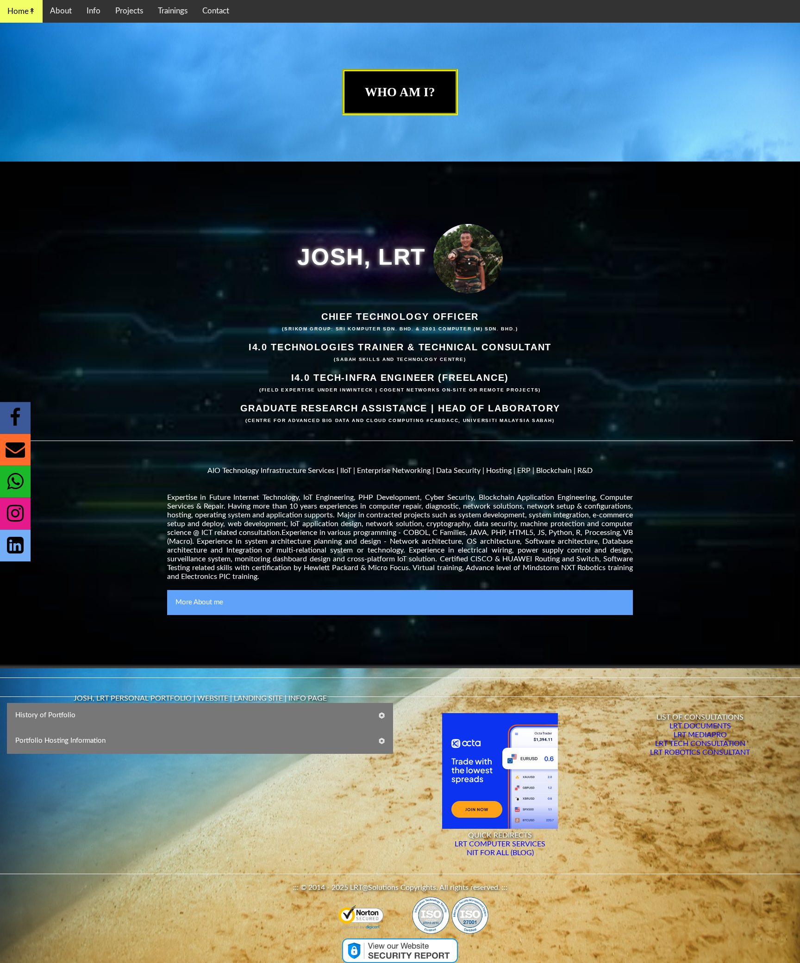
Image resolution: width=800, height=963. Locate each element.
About (61, 11)
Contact (215, 11)
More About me (199, 602)
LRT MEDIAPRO (700, 735)
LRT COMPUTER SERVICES (500, 844)
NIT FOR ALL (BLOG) (500, 853)
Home (18, 11)
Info (93, 11)
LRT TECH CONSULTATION (700, 743)
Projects (129, 11)
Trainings (173, 11)
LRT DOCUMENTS (700, 726)
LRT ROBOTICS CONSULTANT (700, 752)
